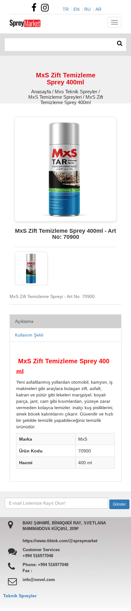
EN (76, 9)
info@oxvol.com (39, 579)
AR (98, 9)
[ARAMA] (119, 44)
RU (87, 9)
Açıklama (24, 321)
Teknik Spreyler (20, 595)
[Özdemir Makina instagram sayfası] (46, 9)
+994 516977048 (38, 555)
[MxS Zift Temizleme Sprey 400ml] (31, 268)
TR (66, 9)
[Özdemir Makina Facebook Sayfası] (35, 9)
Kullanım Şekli (29, 334)
